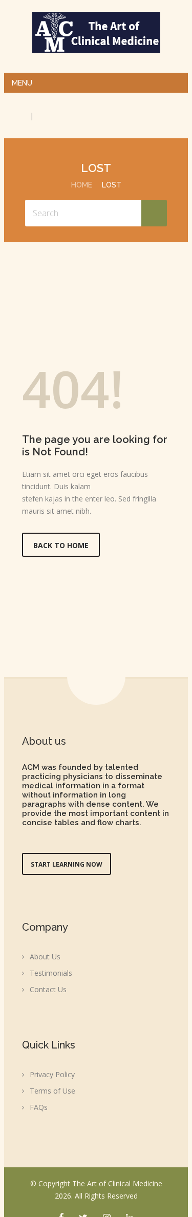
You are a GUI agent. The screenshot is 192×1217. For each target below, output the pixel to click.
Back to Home (61, 545)
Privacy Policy (52, 1074)
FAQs (39, 1107)
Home (81, 185)
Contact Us (48, 989)
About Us (45, 956)
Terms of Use (52, 1091)
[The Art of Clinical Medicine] (96, 32)
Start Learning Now (66, 864)
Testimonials (51, 973)
